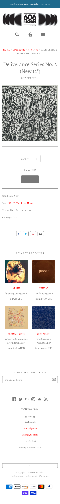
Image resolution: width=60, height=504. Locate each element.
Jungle (43, 288)
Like (18, 233)
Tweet (26, 233)
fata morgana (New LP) (16, 293)
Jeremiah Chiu (16, 334)
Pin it (33, 233)
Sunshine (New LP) (43, 293)
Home (6, 49)
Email (41, 233)
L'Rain (16, 288)
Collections (21, 49)
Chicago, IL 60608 (30, 434)
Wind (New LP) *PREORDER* (43, 341)
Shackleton (30, 78)
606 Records (37, 472)
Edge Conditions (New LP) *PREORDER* (16, 341)
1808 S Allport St (30, 428)
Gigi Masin (44, 334)
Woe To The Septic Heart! (21, 203)
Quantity (24, 159)
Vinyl (34, 49)
